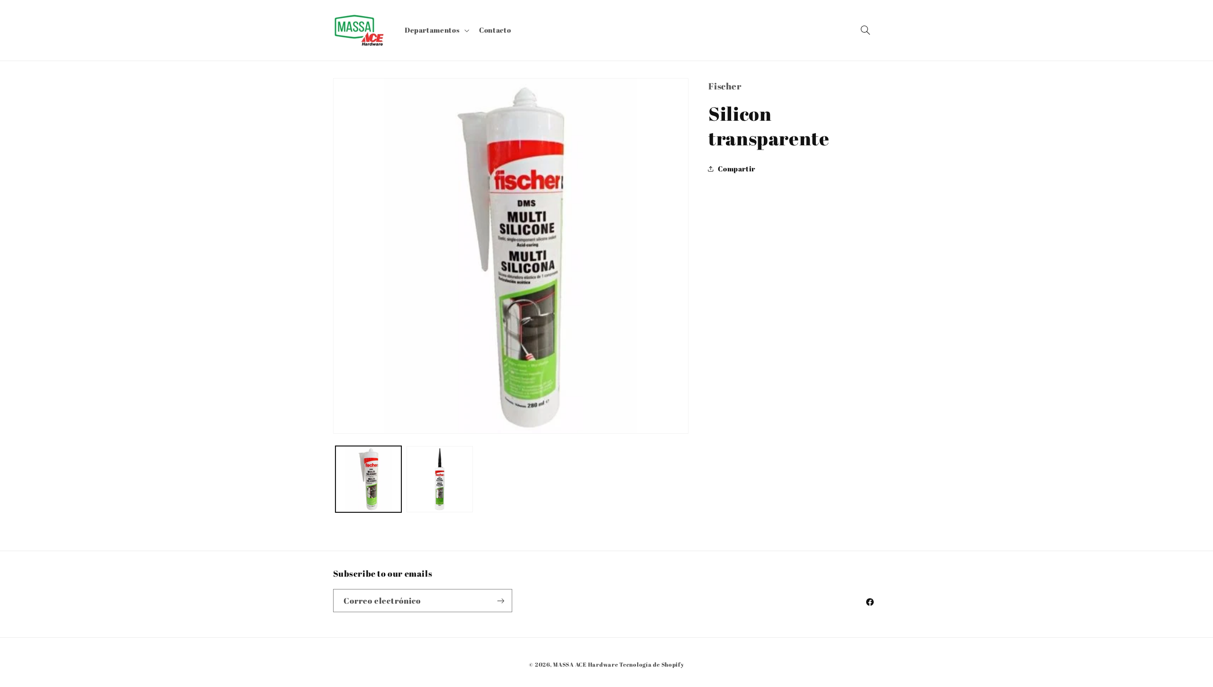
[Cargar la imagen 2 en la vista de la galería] (440, 479)
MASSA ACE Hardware (585, 664)
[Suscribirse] (500, 600)
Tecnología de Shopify (651, 664)
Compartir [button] (736, 168)
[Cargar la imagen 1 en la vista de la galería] (368, 479)
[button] (435, 30)
